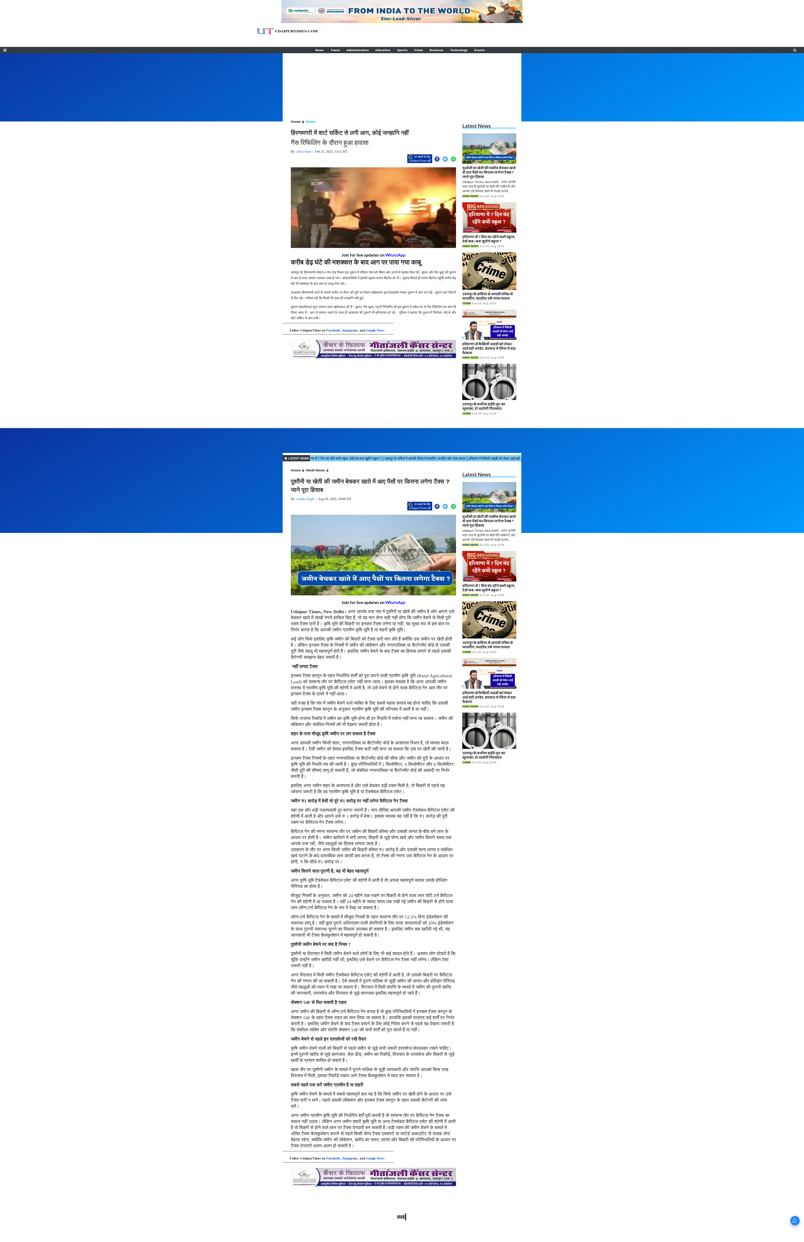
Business (436, 50)
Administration (358, 50)
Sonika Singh (305, 499)
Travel (335, 50)
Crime (418, 50)
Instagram (350, 330)
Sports (402, 50)
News (319, 50)
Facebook (333, 330)
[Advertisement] (402, 82)
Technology (459, 50)
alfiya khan (303, 151)
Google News (375, 330)
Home (296, 122)
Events (479, 50)
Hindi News (315, 470)
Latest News (476, 126)
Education (382, 50)
